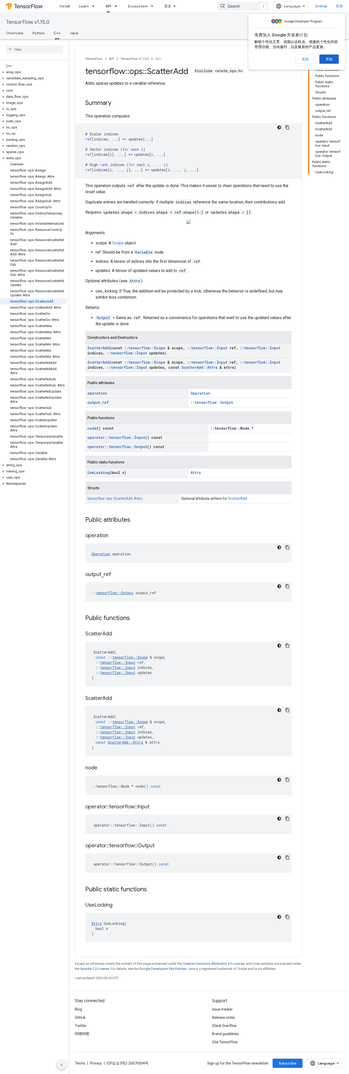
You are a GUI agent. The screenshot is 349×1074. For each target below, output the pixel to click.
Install (65, 6)
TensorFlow (93, 59)
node (92, 428)
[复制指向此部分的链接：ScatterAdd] (117, 634)
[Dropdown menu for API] (117, 6)
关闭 (305, 59)
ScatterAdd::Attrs (199, 367)
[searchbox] (34, 49)
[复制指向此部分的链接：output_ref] (116, 575)
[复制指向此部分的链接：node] (102, 768)
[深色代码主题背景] (279, 127)
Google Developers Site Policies (163, 969)
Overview (14, 33)
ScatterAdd (98, 347)
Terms (80, 1063)
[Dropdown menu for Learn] (95, 6)
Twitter (81, 1026)
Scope (118, 243)
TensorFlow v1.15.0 (28, 22)
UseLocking (98, 472)
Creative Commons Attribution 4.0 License (213, 963)
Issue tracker (222, 1009)
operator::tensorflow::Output (117, 446)
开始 (329, 59)
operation (97, 393)
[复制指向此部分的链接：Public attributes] (135, 520)
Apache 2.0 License (94, 969)
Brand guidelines (225, 1034)
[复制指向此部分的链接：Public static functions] (152, 890)
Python (38, 33)
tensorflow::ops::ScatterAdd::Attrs (114, 498)
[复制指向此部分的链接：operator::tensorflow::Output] (160, 846)
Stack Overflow (224, 1026)
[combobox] (243, 6)
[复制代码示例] (287, 127)
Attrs (135, 280)
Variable (144, 252)
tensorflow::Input (209, 347)
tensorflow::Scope (146, 347)
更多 (167, 6)
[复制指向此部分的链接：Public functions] (135, 618)
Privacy (96, 1063)
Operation (200, 393)
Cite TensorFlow (225, 1042)
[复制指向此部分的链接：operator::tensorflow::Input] (154, 807)
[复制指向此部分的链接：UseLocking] (117, 905)
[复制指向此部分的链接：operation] (113, 536)
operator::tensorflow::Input (116, 437)
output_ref (98, 402)
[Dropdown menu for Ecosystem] (153, 6)
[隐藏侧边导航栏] (61, 1065)
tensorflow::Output (214, 402)
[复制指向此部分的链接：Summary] (116, 103)
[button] (33, 72)
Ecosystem (137, 6)
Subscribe (287, 1063)
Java (74, 33)
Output (103, 317)
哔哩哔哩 (82, 1034)
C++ (57, 33)
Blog (78, 1009)
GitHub (321, 6)
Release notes (223, 1017)
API (108, 6)
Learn (84, 6)
